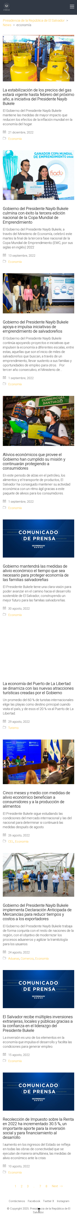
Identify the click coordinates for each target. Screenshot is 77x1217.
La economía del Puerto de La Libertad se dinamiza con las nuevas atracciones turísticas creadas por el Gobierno (38, 688)
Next (55, 1186)
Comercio (27, 959)
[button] (72, 6)
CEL (11, 842)
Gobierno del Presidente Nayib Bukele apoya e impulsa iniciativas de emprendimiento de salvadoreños (35, 327)
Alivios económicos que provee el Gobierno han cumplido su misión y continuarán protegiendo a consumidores (34, 461)
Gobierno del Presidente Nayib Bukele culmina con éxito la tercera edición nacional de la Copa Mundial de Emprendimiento (35, 215)
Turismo (13, 728)
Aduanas (13, 959)
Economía (15, 139)
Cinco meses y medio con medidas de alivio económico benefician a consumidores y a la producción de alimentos (36, 800)
